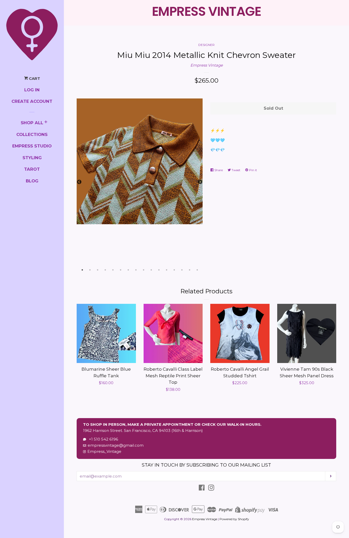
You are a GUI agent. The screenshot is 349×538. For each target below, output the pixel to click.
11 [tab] (158, 269)
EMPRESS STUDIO (32, 145)
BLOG (32, 180)
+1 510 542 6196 (102, 439)
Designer (206, 45)
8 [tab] (135, 269)
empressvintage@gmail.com (116, 445)
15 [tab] (189, 269)
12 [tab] (166, 269)
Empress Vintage (206, 65)
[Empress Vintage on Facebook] (202, 488)
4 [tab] (105, 269)
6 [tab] (120, 269)
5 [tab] (112, 269)
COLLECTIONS (32, 134)
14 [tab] (181, 269)
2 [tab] (89, 269)
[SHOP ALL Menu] (46, 122)
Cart (34, 78)
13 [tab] (174, 269)
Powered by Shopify (234, 519)
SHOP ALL (32, 122)
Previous (79, 182)
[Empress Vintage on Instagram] (211, 488)
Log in (32, 89)
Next (200, 182)
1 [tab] (82, 269)
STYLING (32, 157)
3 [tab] (97, 269)
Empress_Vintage (104, 451)
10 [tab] (151, 269)
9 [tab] (143, 269)
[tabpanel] (140, 161)
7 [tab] (128, 269)
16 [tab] (197, 269)
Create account (31, 101)
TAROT (32, 169)
